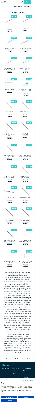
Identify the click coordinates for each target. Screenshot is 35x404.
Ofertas (14, 373)
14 (27, 358)
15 (29, 358)
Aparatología (15, 368)
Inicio (3, 6)
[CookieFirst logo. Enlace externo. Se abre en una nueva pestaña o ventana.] (2, 382)
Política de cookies (28, 380)
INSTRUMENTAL (18, 6)
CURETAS (27, 6)
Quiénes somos (6, 368)
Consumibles (9, 6)
